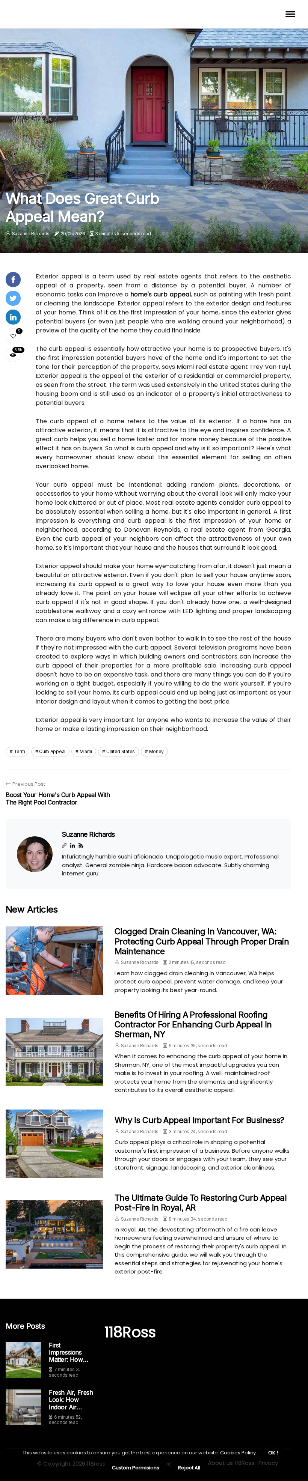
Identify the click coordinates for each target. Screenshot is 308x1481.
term (19, 751)
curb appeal (52, 751)
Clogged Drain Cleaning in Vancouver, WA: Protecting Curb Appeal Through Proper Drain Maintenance (202, 941)
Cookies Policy (237, 1452)
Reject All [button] (189, 1467)
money (156, 751)
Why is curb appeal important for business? (199, 1120)
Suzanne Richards (31, 233)
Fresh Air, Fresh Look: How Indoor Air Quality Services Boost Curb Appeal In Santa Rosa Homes (71, 1400)
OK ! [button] (273, 1452)
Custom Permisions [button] (135, 1467)
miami (86, 751)
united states (120, 751)
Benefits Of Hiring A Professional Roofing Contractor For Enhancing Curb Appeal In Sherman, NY (193, 1024)
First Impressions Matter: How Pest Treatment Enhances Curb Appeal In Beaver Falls (70, 1353)
